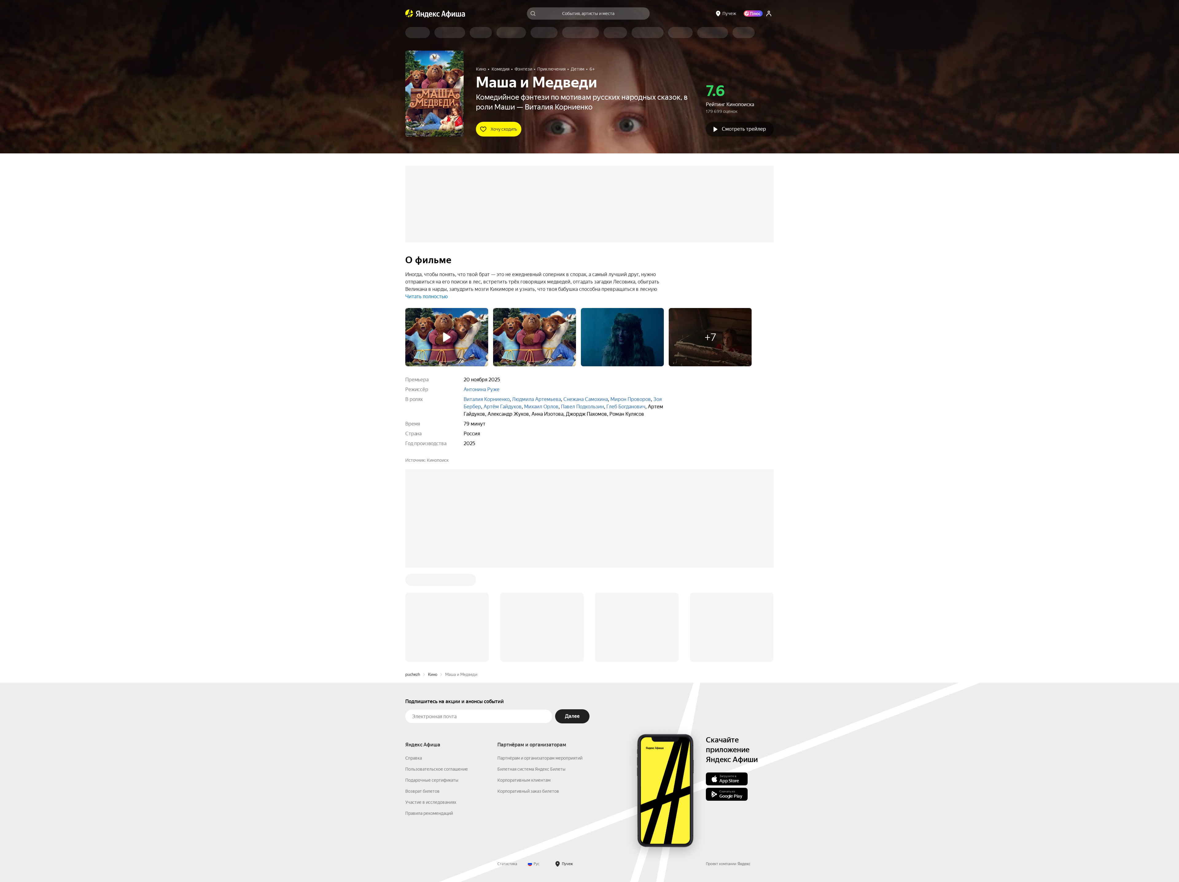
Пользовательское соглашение (436, 769)
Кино (432, 674)
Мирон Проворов (630, 399)
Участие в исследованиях (430, 802)
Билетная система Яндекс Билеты (531, 769)
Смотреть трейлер (744, 129)
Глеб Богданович (625, 407)
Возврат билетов (422, 791)
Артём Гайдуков (503, 407)
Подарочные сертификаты (431, 780)
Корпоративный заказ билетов (528, 791)
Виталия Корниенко (487, 399)
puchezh (412, 674)
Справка (413, 758)
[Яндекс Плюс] (753, 13)
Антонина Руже (482, 389)
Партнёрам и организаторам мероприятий (539, 758)
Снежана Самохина (585, 399)
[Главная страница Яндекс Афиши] (409, 13)
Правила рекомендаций (429, 813)
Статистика (507, 864)
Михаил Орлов (541, 407)
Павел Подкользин (582, 407)
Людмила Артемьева (536, 399)
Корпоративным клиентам (524, 780)
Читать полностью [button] (426, 296)
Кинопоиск (438, 460)
